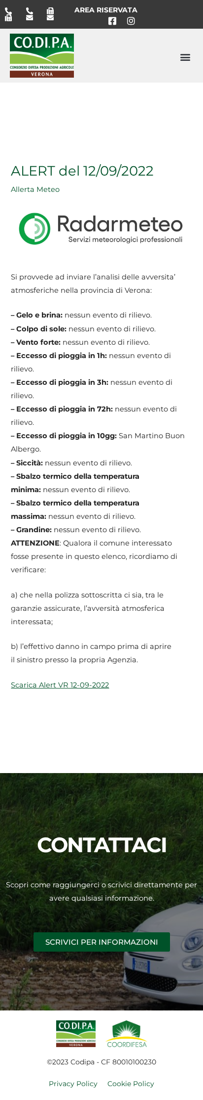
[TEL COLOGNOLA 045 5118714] (33, 10)
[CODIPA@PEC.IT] (54, 17)
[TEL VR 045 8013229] (12, 10)
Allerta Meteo (35, 189)
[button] (185, 56)
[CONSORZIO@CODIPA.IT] (33, 17)
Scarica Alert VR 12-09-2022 (60, 685)
